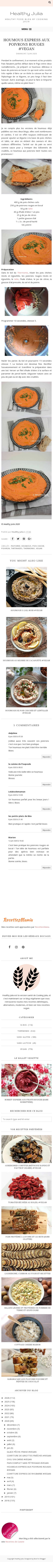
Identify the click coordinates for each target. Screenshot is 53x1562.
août (9, 1440)
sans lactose (24, 1043)
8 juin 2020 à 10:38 (15, 795)
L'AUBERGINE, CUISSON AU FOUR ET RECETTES (27, 1273)
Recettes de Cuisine (14, 1541)
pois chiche (38, 546)
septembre (12, 1436)
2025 (6, 1401)
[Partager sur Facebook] (12, 538)
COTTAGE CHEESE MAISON (27, 1344)
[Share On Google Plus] (29, 538)
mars (9, 1485)
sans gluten (23, 1037)
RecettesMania (42, 927)
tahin (30, 208)
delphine (12, 733)
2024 (6, 1405)
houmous (26, 546)
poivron (5, 548)
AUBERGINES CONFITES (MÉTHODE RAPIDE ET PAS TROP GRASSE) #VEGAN (27, 1166)
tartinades (16, 548)
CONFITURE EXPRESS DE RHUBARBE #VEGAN (29, 1473)
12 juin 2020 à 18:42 (16, 841)
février (10, 1489)
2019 (6, 1496)
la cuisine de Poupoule (19, 764)
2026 (6, 1397)
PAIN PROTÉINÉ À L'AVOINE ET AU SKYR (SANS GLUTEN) (27, 1238)
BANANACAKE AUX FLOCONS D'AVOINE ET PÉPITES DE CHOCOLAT (27, 1380)
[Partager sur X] (18, 538)
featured (15, 546)
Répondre (46, 757)
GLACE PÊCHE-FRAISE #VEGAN (21, 1451)
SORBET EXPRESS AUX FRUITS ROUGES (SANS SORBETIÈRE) (26, 1100)
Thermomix (22, 272)
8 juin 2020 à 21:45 (15, 819)
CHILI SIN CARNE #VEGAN (19, 1459)
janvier (10, 1493)
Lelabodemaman (16, 791)
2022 (6, 1413)
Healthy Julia (26, 13)
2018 (6, 1500)
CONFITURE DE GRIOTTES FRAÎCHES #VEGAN (29, 1455)
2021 (6, 1417)
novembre (12, 1428)
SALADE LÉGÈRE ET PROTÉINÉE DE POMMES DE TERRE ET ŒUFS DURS (27, 1309)
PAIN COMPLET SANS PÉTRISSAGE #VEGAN (28, 1463)
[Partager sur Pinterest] (23, 538)
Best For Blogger (40, 1559)
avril (9, 1481)
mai (8, 1477)
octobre (10, 1432)
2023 (6, 1409)
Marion (12, 837)
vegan (39, 548)
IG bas (23, 1025)
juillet (9, 1444)
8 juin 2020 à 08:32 (15, 767)
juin (8, 1448)
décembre (12, 1424)
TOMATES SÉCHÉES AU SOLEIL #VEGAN (27, 1202)
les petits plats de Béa (20, 816)
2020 (6, 1421)
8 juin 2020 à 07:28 (15, 736)
